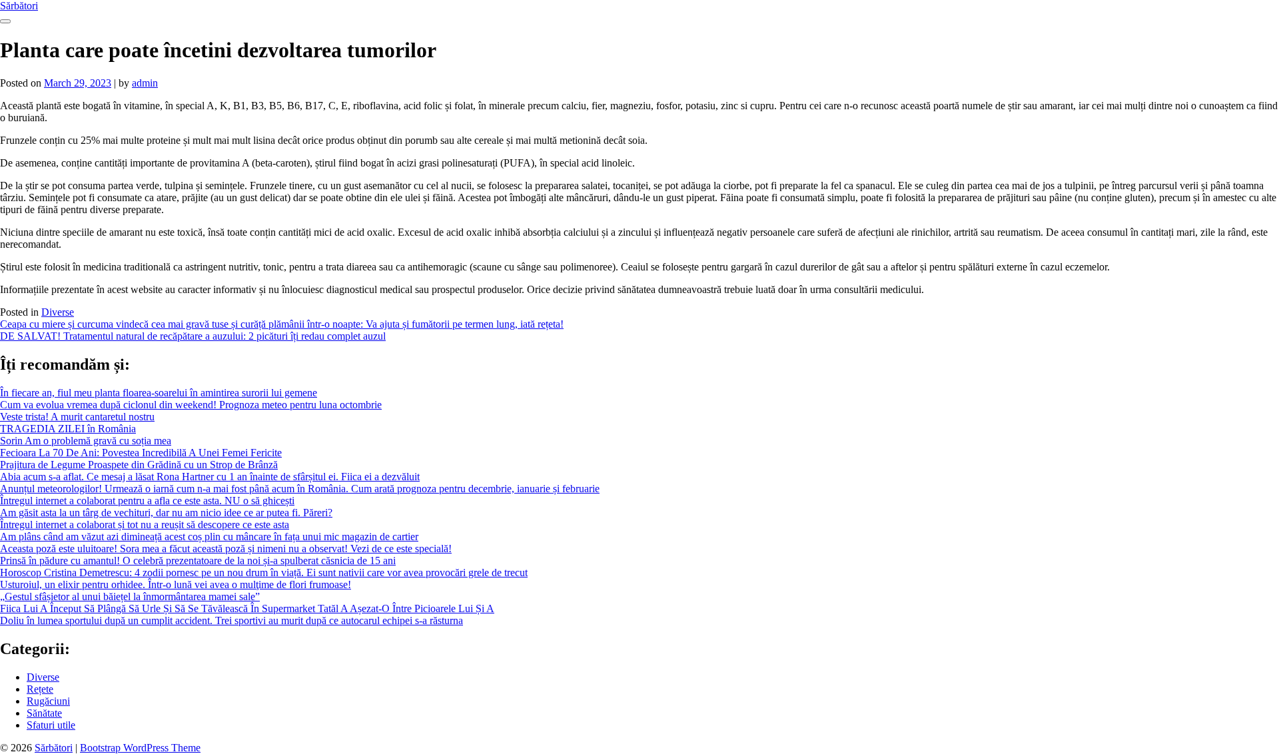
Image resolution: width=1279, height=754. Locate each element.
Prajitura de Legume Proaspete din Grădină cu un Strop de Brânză (139, 464)
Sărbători (19, 5)
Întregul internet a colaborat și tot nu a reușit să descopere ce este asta (144, 524)
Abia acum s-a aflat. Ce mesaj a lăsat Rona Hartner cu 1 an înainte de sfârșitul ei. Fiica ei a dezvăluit (210, 476)
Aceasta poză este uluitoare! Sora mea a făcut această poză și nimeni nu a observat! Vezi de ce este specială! (226, 548)
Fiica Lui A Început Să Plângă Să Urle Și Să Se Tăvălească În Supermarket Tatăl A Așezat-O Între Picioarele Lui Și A (247, 608)
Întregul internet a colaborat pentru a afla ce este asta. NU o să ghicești (147, 500)
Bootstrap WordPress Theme (140, 747)
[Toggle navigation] (5, 21)
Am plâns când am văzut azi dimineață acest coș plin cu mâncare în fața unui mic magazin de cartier (209, 536)
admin (145, 83)
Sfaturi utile (51, 725)
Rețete (40, 689)
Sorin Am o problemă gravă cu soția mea (85, 440)
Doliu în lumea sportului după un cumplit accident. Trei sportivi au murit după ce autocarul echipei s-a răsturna (231, 620)
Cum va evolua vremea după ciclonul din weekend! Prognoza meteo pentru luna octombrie (191, 404)
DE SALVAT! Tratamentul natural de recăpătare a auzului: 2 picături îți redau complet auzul (193, 336)
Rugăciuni (48, 701)
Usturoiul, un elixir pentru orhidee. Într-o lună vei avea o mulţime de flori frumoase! (175, 584)
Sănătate (44, 713)
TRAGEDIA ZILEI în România (68, 428)
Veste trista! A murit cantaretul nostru (77, 416)
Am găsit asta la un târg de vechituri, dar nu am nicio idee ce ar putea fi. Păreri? (166, 512)
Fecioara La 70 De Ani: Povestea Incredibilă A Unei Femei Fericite (141, 452)
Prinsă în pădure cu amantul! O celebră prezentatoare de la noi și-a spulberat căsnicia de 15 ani (198, 560)
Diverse (57, 312)
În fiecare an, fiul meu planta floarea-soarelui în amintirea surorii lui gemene (158, 392)
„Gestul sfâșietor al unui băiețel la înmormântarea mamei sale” (130, 596)
